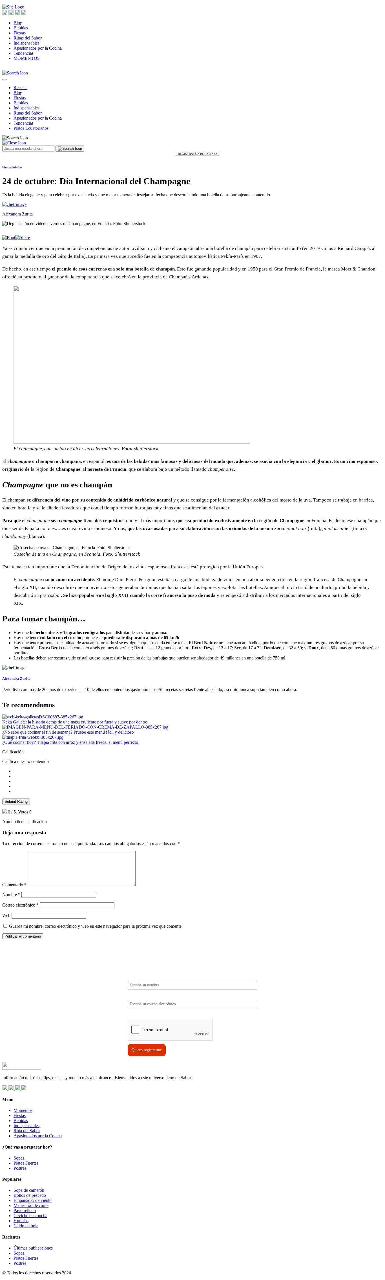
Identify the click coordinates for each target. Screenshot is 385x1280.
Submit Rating (16, 801)
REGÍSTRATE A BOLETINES (197, 153)
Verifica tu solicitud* (145, 1014)
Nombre (11, 894)
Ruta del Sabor (27, 1130)
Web (6, 915)
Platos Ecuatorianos (31, 128)
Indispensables (26, 43)
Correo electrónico (20, 905)
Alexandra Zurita (16, 678)
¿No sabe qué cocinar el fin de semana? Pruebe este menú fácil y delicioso (68, 732)
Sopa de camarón (29, 1190)
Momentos (23, 1110)
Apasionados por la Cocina (38, 48)
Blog (18, 22)
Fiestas (20, 32)
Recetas (20, 87)
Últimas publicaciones (33, 1248)
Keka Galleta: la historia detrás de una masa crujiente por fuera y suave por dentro (74, 722)
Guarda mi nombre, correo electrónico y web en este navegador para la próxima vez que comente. (96, 926)
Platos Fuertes (26, 1163)
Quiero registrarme (147, 1050)
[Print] (8, 237)
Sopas (19, 1158)
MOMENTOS (27, 58)
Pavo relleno (25, 1210)
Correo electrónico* (144, 995)
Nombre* (135, 976)
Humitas (21, 1220)
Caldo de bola (26, 1225)
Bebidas (21, 27)
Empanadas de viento (33, 1200)
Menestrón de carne (31, 1205)
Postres (20, 1168)
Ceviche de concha (30, 1215)
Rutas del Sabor (28, 38)
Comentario (14, 884)
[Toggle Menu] (4, 79)
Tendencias (24, 53)
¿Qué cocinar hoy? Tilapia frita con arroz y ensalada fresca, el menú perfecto (70, 742)
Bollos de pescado (30, 1195)
